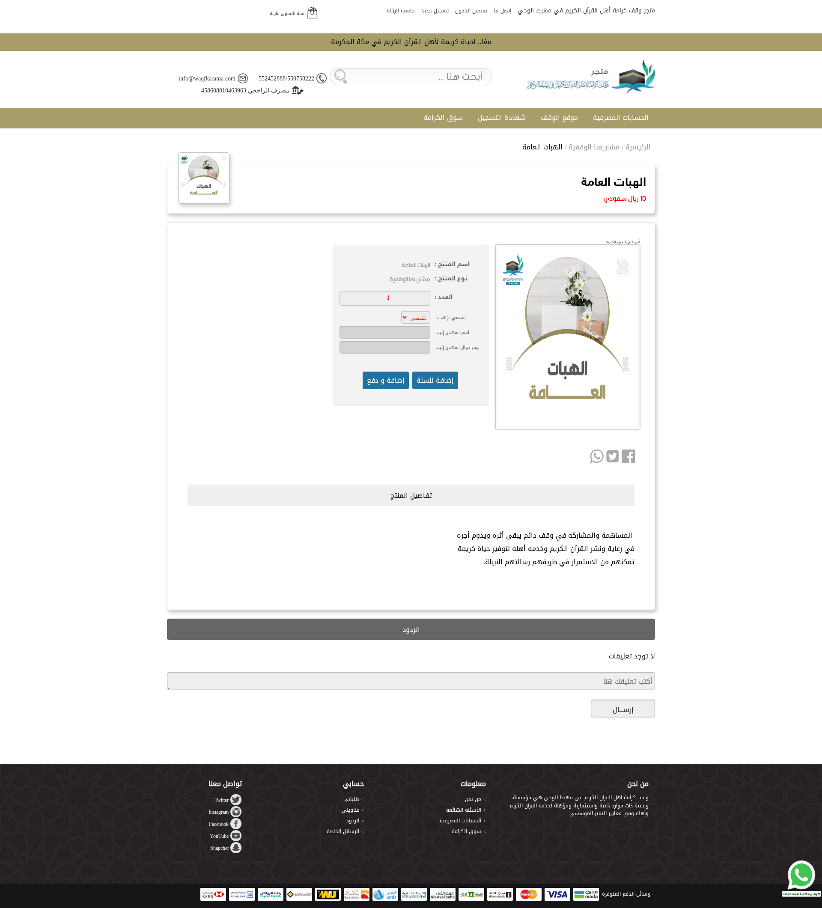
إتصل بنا (502, 10)
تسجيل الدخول (471, 10)
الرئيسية (638, 147)
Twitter (221, 800)
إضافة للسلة (435, 380)
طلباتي (351, 799)
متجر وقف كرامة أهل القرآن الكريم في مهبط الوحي (586, 10)
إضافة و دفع (386, 380)
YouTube (219, 836)
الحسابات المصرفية (621, 117)
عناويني (350, 810)
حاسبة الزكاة (401, 10)
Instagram (218, 812)
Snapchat (219, 848)
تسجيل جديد (435, 10)
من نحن (473, 799)
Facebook (219, 824)
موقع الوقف (559, 117)
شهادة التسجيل (502, 117)
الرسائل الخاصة (343, 831)
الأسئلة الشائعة (463, 810)
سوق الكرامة (443, 117)
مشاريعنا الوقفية (594, 147)
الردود (352, 820)
